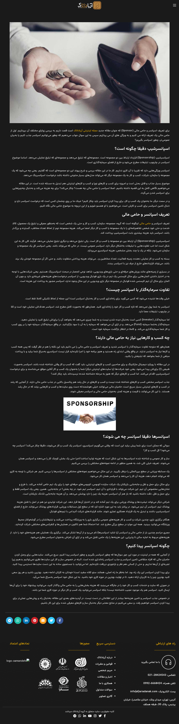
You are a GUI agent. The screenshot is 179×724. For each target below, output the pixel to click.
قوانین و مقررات (103, 664)
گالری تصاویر (105, 696)
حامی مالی (145, 224)
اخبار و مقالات (104, 677)
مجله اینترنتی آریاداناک (86, 131)
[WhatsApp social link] (17, 620)
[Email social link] (43, 620)
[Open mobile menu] (174, 5)
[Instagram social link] (95, 715)
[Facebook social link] (59, 620)
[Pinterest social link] (34, 620)
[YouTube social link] (90, 715)
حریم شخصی (105, 670)
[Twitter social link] (51, 620)
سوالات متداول (104, 690)
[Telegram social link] (9, 620)
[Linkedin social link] (26, 620)
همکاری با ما (105, 683)
